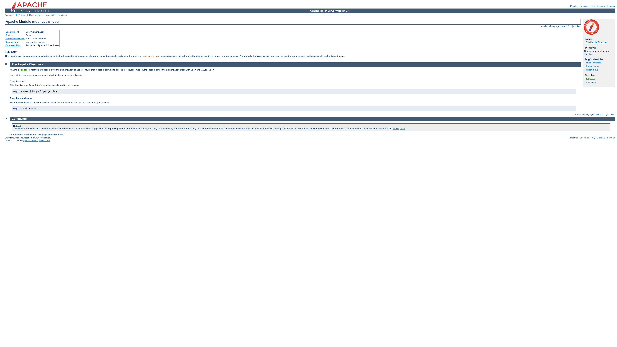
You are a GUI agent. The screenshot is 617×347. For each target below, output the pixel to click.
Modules (574, 6)
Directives (584, 6)
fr (568, 26)
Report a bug (592, 70)
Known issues (592, 66)
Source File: (12, 42)
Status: (9, 35)
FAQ (593, 6)
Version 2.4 (51, 15)
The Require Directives (596, 42)
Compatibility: (13, 45)
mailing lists (399, 128)
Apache (8, 15)
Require (590, 78)
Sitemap (611, 6)
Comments (591, 82)
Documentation (36, 15)
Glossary (601, 6)
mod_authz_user (152, 56)
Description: (12, 32)
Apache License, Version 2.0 (36, 140)
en (563, 26)
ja (573, 26)
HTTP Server (20, 15)
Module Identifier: (15, 38)
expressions (29, 75)
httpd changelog (593, 63)
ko (578, 26)
